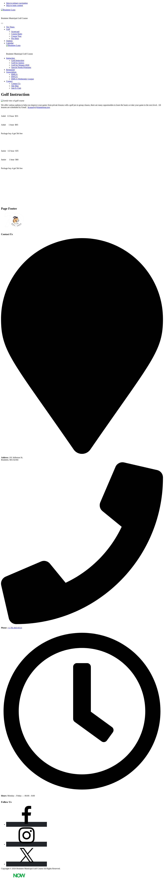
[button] (8, 29)
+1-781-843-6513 (15, 628)
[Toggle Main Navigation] (2, 23)
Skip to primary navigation (17, 3)
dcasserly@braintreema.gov (39, 107)
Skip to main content (14, 5)
